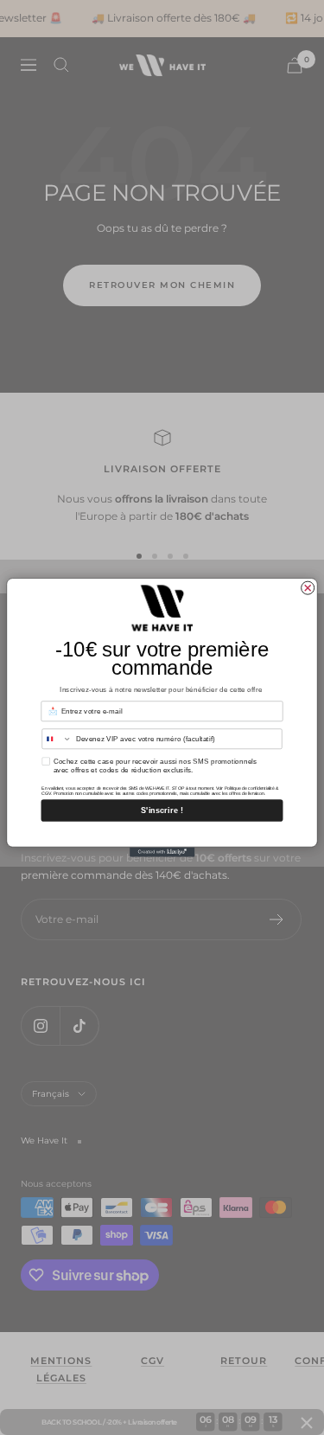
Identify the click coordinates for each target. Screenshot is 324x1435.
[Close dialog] (308, 587)
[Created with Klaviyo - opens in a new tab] (162, 851)
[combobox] (57, 739)
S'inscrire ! (162, 810)
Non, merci (161, 832)
